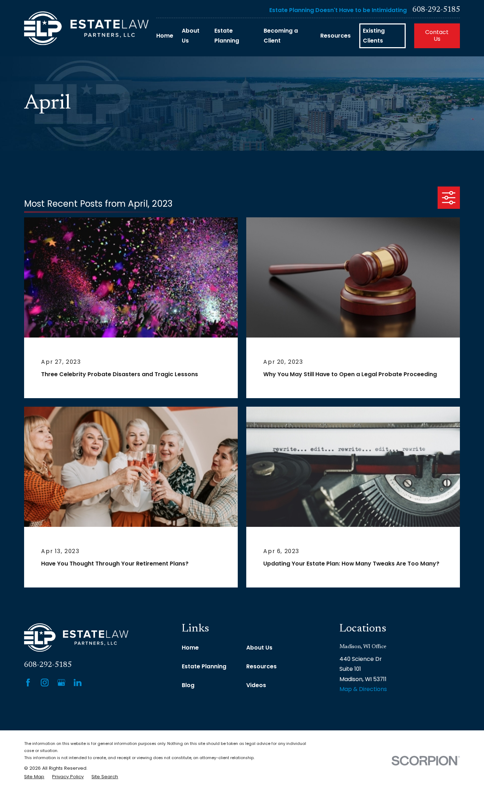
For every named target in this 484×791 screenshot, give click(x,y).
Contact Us (437, 35)
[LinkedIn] (77, 682)
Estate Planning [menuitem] (226, 36)
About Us (259, 648)
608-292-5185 (436, 10)
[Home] (86, 28)
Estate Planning (204, 666)
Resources (261, 666)
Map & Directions (363, 689)
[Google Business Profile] (61, 682)
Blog (188, 685)
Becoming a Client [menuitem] (281, 36)
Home (190, 648)
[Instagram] (45, 682)
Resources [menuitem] (335, 36)
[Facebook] (28, 682)
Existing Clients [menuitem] (374, 36)
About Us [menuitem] (190, 36)
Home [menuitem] (164, 36)
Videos (256, 685)
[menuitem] (34, 777)
